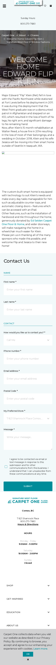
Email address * (12, 371)
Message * (9, 429)
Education (13, 612)
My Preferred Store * (14, 411)
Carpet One (8, 35)
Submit (28, 486)
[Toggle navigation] (4, 6)
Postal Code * (10, 391)
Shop (10, 585)
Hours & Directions (28, 524)
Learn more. (40, 648)
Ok (28, 654)
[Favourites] (45, 6)
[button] (39, 6)
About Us (12, 625)
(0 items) (51, 6)
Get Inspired (15, 599)
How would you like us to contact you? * (24, 332)
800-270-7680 (28, 23)
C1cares (34, 35)
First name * (10, 282)
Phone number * (12, 351)
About (22, 35)
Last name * (10, 302)
